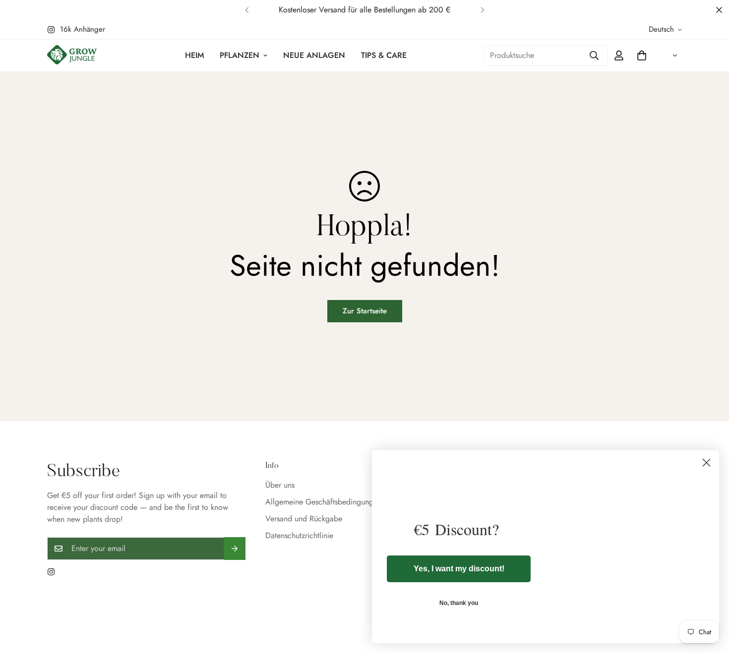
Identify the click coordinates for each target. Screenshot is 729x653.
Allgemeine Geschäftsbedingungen (323, 501)
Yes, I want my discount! (459, 568)
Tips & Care (384, 55)
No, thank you (458, 603)
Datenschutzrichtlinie (299, 535)
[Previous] (247, 10)
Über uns (280, 485)
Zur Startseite (365, 310)
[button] (641, 55)
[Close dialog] (706, 462)
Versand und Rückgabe (303, 518)
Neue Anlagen (314, 55)
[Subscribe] (234, 548)
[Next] (482, 10)
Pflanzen (239, 55)
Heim (194, 55)
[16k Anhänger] (51, 572)
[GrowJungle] (72, 55)
